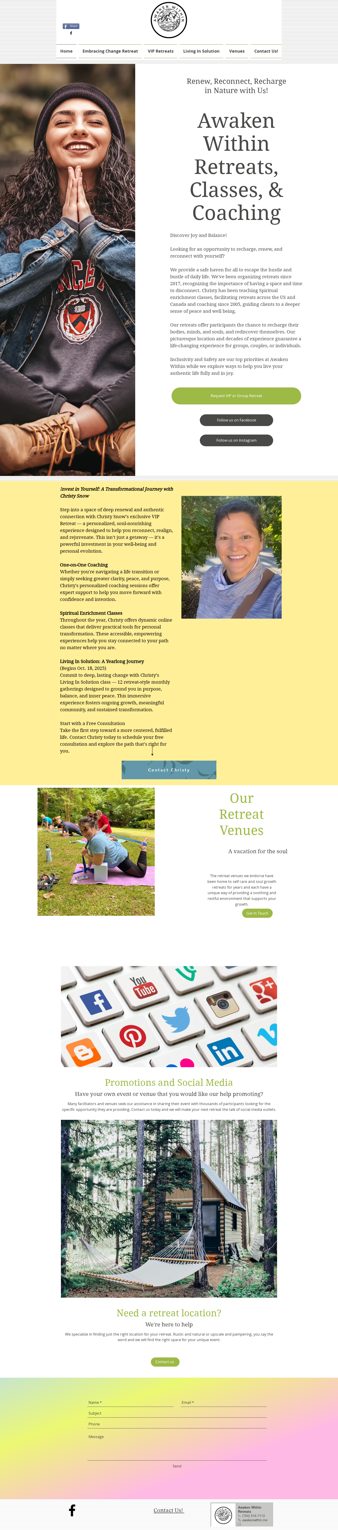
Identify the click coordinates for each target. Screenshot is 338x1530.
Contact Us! (169, 1510)
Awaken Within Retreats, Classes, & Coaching (236, 167)
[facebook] (71, 33)
